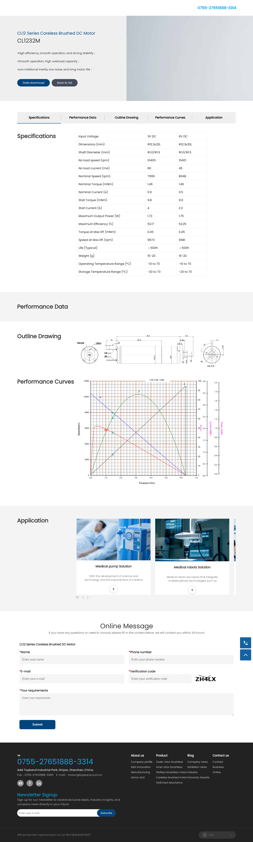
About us (64, 8)
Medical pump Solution (114, 566)
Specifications (39, 117)
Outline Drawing (126, 117)
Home (42, 8)
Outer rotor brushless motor (169, 762)
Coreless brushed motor (171, 777)
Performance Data (82, 117)
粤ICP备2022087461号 (78, 835)
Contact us (153, 8)
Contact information (220, 762)
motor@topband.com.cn (85, 775)
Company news (197, 762)
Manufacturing (140, 772)
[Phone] (245, 642)
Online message (218, 772)
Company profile (141, 762)
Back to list (64, 83)
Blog (130, 8)
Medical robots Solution (192, 567)
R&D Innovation (141, 767)
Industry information (194, 772)
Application (213, 117)
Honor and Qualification (139, 778)
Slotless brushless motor (171, 772)
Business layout (218, 767)
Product (87, 8)
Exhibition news (197, 767)
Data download (33, 83)
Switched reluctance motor (169, 783)
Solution (110, 8)
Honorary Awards (198, 777)
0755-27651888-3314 (217, 7)
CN (187, 8)
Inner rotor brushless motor (169, 767)
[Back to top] (245, 655)
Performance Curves (170, 117)
